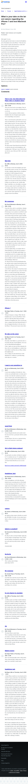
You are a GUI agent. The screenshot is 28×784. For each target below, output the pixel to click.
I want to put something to (13, 365)
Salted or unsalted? (11, 529)
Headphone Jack (10, 473)
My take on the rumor (12, 334)
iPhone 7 (8, 308)
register (7, 89)
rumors (7, 508)
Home (2, 11)
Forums (9, 11)
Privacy (25, 770)
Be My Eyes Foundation (7, 747)
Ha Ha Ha (8, 554)
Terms (21, 770)
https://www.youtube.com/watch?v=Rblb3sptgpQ (15, 465)
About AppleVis (5, 745)
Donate (3, 749)
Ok (6, 626)
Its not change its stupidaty (14, 593)
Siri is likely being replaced (14, 448)
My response (9, 571)
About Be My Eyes (5, 751)
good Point (8, 426)
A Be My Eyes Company (14, 772)
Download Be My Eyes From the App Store (6, 754)
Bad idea (8, 161)
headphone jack (10, 669)
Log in (2, 89)
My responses (9, 201)
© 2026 (11, 770)
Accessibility (16, 770)
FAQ (2, 760)
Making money (9, 650)
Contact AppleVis (5, 763)
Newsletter (3, 758)
